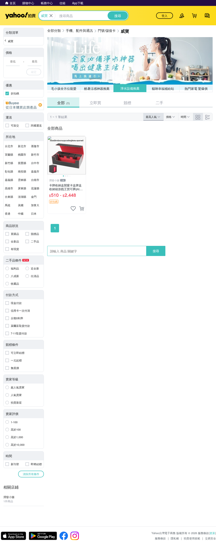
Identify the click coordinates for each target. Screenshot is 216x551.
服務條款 (160, 538)
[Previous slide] (50, 155)
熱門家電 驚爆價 (196, 88)
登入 (164, 15)
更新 (212, 533)
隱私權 (175, 538)
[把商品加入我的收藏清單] (73, 208)
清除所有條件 (31, 474)
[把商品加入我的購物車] (81, 208)
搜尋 (156, 251)
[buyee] (23, 105)
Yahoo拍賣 (20, 16)
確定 (33, 72)
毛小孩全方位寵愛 (63, 88)
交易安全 (210, 538)
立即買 (95, 102)
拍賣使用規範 (192, 538)
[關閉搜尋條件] (51, 15)
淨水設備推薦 (129, 88)
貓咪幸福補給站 (163, 88)
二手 (159, 102)
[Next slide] (83, 155)
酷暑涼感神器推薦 (96, 88)
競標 (127, 102)
